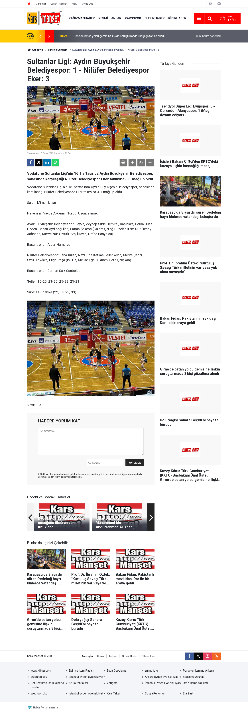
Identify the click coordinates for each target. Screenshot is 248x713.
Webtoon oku (39, 693)
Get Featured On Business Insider (47, 685)
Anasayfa (37, 49)
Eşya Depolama (116, 670)
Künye (101, 656)
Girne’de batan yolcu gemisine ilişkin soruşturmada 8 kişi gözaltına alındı (119, 36)
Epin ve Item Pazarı (81, 670)
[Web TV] (210, 3)
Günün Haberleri (58, 3)
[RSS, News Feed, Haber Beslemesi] (216, 656)
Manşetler (41, 3)
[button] (132, 162)
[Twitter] (38, 162)
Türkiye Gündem (58, 49)
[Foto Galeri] (219, 3)
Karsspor (133, 18)
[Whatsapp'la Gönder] (55, 162)
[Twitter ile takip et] (198, 656)
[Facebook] (30, 162)
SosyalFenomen (155, 693)
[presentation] (40, 36)
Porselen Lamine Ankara (198, 670)
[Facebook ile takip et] (189, 656)
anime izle (151, 670)
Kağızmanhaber (82, 18)
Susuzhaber (155, 18)
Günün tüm (208, 36)
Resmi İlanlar (109, 18)
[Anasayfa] (29, 3)
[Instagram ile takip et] (207, 656)
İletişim (113, 656)
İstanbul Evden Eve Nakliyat (162, 683)
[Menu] (199, 18)
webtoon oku (39, 676)
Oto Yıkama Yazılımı (195, 683)
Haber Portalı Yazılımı (45, 707)
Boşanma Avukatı (193, 676)
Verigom (112, 683)
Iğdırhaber (177, 18)
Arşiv (74, 3)
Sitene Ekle (87, 3)
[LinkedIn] (47, 162)
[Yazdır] (123, 162)
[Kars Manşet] (44, 18)
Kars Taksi (113, 693)
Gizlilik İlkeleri (129, 656)
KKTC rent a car (78, 683)
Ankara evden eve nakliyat (161, 676)
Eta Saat (188, 693)
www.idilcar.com (41, 670)
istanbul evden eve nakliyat (86, 676)
